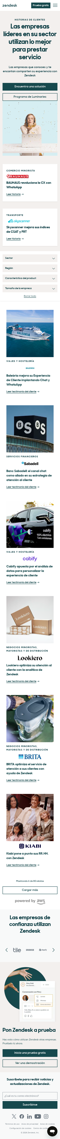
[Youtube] (38, 1116)
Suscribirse (30, 1104)
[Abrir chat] (52, 1131)
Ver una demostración (30, 1063)
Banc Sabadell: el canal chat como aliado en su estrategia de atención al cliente (29, 476)
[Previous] (53, 950)
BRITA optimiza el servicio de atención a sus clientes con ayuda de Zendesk (26, 769)
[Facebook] (21, 1116)
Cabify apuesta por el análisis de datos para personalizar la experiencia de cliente (29, 571)
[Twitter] (14, 1116)
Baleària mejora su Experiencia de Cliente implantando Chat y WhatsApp (28, 380)
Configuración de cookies (20, 1128)
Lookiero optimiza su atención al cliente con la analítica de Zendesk (29, 670)
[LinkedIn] (29, 1116)
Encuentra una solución (30, 86)
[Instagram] (46, 1116)
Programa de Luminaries (30, 97)
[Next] (7, 950)
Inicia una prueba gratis (30, 1053)
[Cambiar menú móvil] (55, 5)
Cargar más (30, 890)
